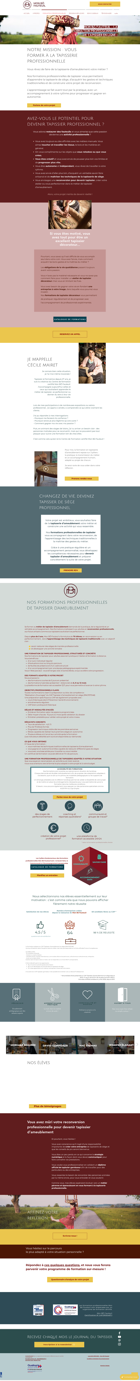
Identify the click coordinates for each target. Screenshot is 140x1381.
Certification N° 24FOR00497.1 (98, 1315)
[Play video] (45, 468)
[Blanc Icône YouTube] (119, 1337)
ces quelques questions (62, 1265)
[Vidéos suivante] (137, 1044)
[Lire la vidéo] (22, 1045)
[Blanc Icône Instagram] (119, 1344)
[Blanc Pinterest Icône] (119, 1340)
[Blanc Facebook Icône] (119, 1333)
